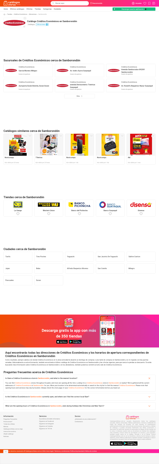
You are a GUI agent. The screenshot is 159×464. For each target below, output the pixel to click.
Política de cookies (91, 451)
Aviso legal (49, 451)
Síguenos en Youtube (46, 426)
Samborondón (43, 378)
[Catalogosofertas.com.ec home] (12, 3)
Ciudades (57, 9)
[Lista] (154, 3)
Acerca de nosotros (9, 431)
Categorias (47, 9)
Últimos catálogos (17, 9)
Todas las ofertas (9, 424)
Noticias (6, 436)
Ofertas (29, 9)
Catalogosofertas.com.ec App (13, 429)
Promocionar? (7, 421)
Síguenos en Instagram (46, 424)
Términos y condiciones (61, 451)
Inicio (6, 9)
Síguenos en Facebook (46, 421)
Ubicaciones (33, 14)
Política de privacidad (77, 451)
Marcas (5, 426)
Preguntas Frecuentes (10, 419)
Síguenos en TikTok (45, 428)
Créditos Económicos (20, 14)
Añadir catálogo (8, 434)
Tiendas (38, 9)
